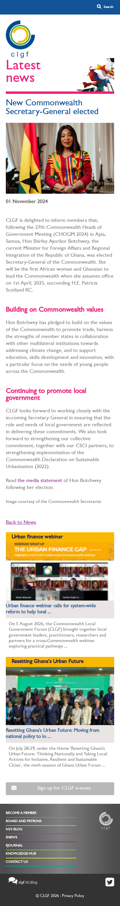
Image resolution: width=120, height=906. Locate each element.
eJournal (14, 846)
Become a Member (21, 813)
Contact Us (17, 862)
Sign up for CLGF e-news (64, 788)
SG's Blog (14, 829)
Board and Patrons (24, 821)
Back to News (21, 523)
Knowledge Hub (21, 854)
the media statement (40, 481)
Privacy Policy (73, 896)
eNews (11, 838)
